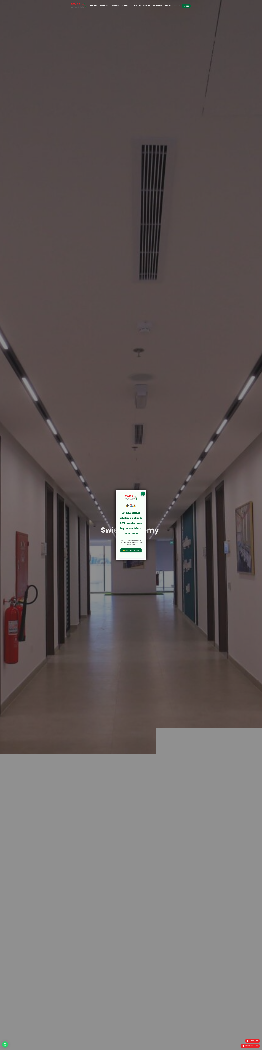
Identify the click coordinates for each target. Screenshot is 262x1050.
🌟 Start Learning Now (131, 550)
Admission (115, 6)
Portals (146, 6)
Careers (125, 6)
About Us (93, 6)
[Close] (143, 494)
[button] (5, 1044)
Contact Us (157, 6)
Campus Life (136, 6)
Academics (104, 6)
